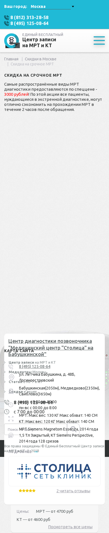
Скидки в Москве (40, 59)
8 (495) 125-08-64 (34, 366)
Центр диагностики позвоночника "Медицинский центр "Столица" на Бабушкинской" (50, 347)
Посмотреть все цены (70, 526)
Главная (11, 59)
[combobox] (52, 6)
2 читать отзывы (73, 490)
